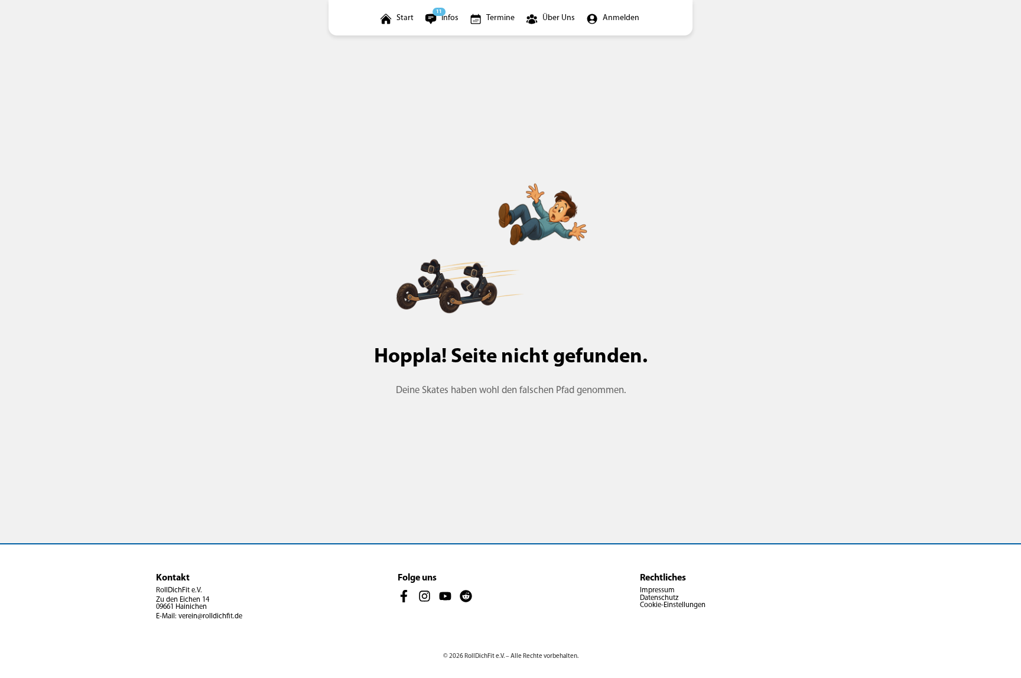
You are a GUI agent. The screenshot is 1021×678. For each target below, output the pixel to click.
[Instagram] (424, 596)
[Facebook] (404, 596)
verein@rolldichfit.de (210, 616)
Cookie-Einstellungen (672, 605)
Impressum (657, 590)
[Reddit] (466, 596)
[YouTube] (445, 596)
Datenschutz (659, 598)
